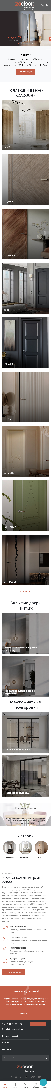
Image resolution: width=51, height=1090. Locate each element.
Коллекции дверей (10, 1036)
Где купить (6, 1050)
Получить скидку (25, 72)
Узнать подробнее (14, 972)
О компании (7, 1043)
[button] (18, 43)
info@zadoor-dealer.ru (14, 1029)
